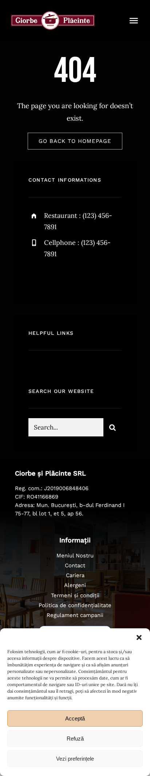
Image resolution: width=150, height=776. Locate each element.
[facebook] (36, 277)
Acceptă (75, 718)
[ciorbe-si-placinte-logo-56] (53, 14)
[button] (139, 637)
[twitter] (56, 277)
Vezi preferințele (75, 759)
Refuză (75, 738)
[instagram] (76, 277)
